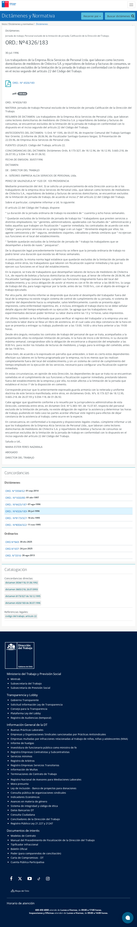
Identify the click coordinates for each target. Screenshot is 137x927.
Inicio (4, 24)
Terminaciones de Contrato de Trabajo (34, 774)
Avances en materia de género (29, 801)
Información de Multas (24, 769)
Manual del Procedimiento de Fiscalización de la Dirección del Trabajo (53, 840)
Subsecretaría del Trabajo (26, 683)
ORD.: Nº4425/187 (16, 504)
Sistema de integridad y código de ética (34, 806)
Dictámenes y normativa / (21, 24)
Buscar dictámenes (119, 16)
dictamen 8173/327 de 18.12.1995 (22, 596)
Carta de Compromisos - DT (27, 857)
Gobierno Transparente (25, 700)
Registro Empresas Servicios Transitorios (35, 765)
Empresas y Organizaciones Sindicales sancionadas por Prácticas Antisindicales (58, 734)
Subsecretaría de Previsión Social (30, 687)
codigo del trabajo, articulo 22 (21, 616)
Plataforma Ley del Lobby (26, 713)
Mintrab (15, 679)
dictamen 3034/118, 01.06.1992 (21, 582)
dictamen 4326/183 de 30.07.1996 (22, 602)
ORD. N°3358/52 (15, 491)
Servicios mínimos (21, 756)
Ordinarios (11, 533)
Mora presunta (20, 783)
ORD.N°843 (12, 542)
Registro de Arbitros (23, 760)
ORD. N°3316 (13, 555)
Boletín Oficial (19, 849)
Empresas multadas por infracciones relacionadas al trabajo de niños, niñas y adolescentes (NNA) (69, 738)
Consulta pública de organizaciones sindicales (38, 792)
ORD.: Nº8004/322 (16, 525)
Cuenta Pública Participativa (27, 862)
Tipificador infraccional (24, 844)
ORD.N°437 (12, 548)
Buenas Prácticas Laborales (27, 730)
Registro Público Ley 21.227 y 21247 (32, 823)
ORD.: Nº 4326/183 (23, 82)
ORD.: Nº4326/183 (16, 511)
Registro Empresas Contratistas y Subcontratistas (40, 752)
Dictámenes (42, 24)
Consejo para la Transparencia (29, 709)
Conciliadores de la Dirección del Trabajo (35, 819)
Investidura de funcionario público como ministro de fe (44, 747)
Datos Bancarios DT (22, 810)
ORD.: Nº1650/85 (15, 497)
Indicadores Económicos (25, 797)
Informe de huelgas (22, 743)
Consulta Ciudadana (23, 814)
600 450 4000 (42, 909)
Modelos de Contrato (23, 835)
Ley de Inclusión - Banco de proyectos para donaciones (43, 788)
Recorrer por (91, 16)
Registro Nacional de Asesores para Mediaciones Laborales (46, 779)
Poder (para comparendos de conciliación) (36, 853)
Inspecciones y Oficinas (41, 912)
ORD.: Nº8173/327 (16, 518)
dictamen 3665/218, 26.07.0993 (21, 589)
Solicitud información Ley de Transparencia (37, 704)
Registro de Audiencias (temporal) (31, 717)
